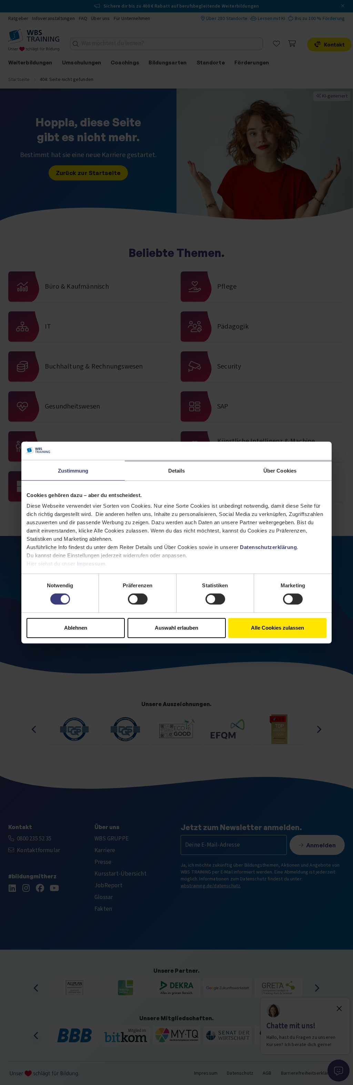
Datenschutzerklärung (268, 547)
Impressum (91, 564)
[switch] (138, 598)
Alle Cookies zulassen (277, 628)
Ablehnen (75, 628)
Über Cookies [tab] (279, 471)
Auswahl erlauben (176, 628)
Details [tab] (176, 471)
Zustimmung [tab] (73, 471)
